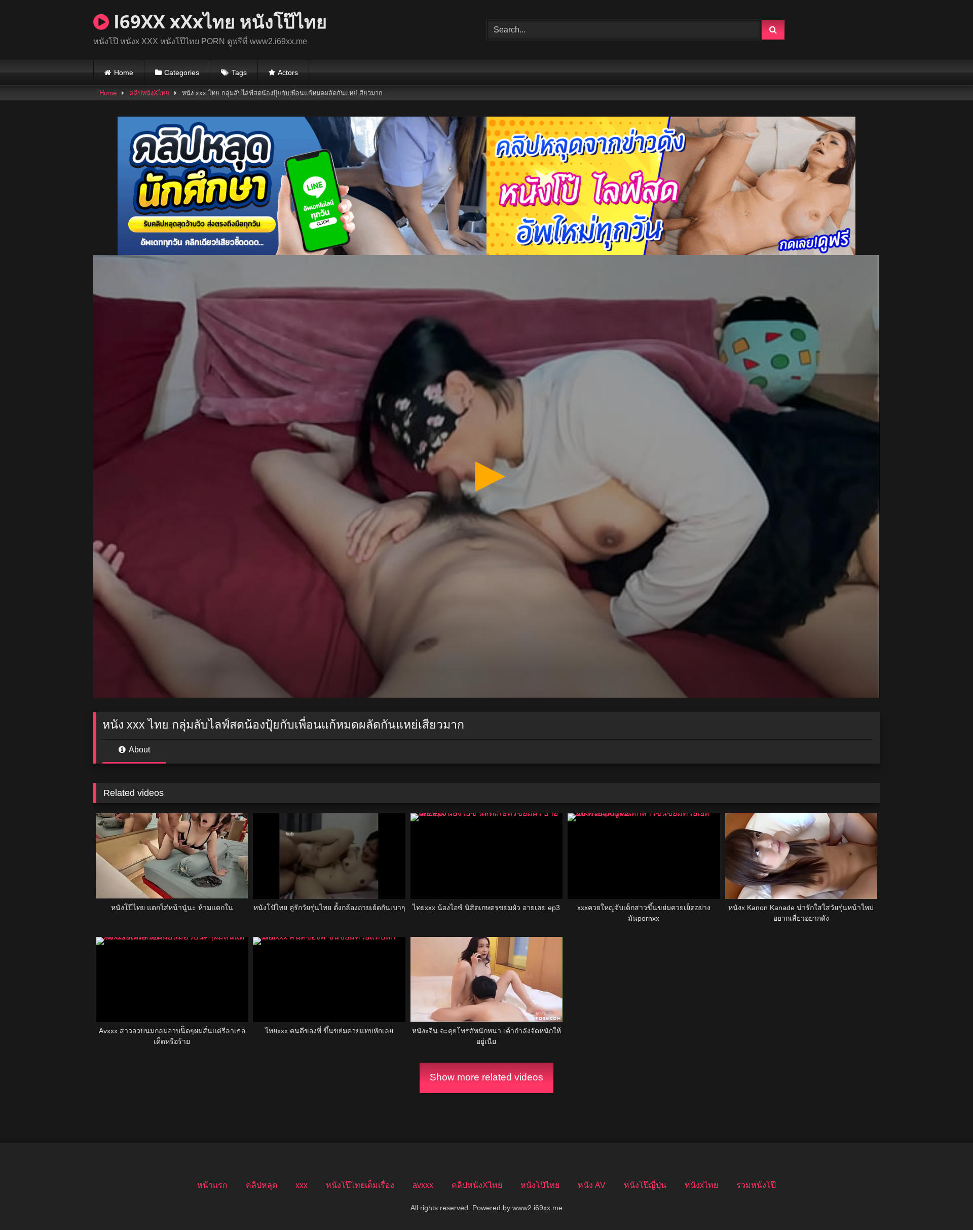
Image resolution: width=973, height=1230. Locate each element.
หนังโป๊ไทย (539, 1185)
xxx (301, 1185)
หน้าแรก (212, 1185)
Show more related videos (486, 1077)
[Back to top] (941, 1200)
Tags (239, 72)
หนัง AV (592, 1185)
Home (123, 72)
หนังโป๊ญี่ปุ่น (645, 1185)
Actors (288, 72)
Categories (181, 72)
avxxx (423, 1185)
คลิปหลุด (261, 1185)
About (138, 749)
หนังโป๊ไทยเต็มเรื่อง (360, 1185)
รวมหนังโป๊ (756, 1185)
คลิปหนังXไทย (149, 93)
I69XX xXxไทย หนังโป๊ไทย (218, 21)
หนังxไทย (701, 1185)
